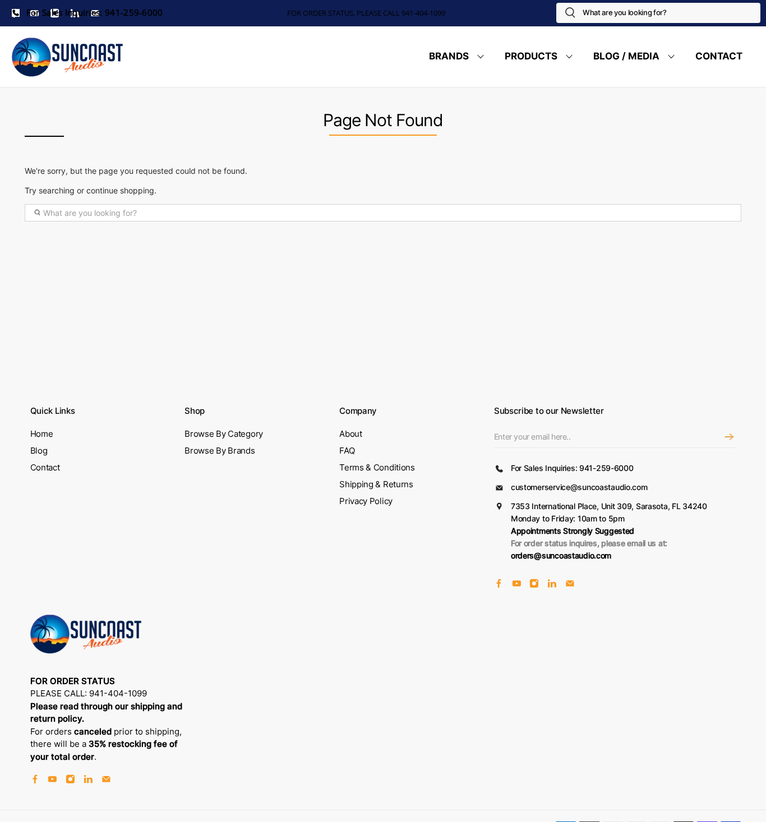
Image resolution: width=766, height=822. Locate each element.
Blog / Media (626, 56)
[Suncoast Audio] (68, 56)
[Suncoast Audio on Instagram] (534, 585)
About (350, 433)
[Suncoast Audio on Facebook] (499, 585)
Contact (718, 56)
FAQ (346, 450)
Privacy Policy (366, 501)
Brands (449, 56)
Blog (39, 450)
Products (531, 56)
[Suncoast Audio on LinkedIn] (552, 585)
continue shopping (120, 190)
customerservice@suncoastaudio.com (579, 487)
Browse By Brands (219, 450)
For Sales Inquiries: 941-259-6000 (93, 12)
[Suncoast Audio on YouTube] (517, 585)
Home (41, 433)
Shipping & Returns (376, 484)
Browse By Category (223, 433)
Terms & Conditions (377, 467)
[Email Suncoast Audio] (570, 585)
